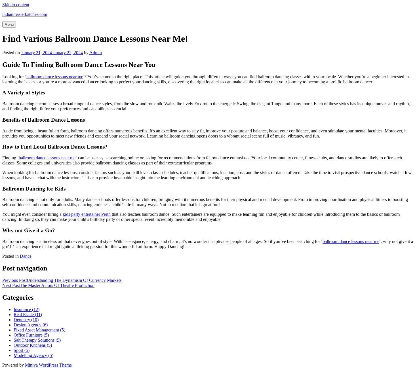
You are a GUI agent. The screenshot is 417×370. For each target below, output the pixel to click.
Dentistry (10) (26, 319)
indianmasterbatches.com (24, 14)
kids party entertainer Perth (87, 214)
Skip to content (15, 4)
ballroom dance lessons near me (54, 76)
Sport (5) (22, 350)
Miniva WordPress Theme (48, 365)
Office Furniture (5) (31, 335)
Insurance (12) (26, 309)
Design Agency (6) (31, 324)
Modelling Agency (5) (33, 355)
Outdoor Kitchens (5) (33, 345)
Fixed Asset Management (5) (39, 329)
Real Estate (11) (28, 314)
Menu (9, 24)
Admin (95, 52)
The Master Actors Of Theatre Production (48, 285)
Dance (25, 256)
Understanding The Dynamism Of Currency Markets (61, 280)
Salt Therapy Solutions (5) (37, 340)
